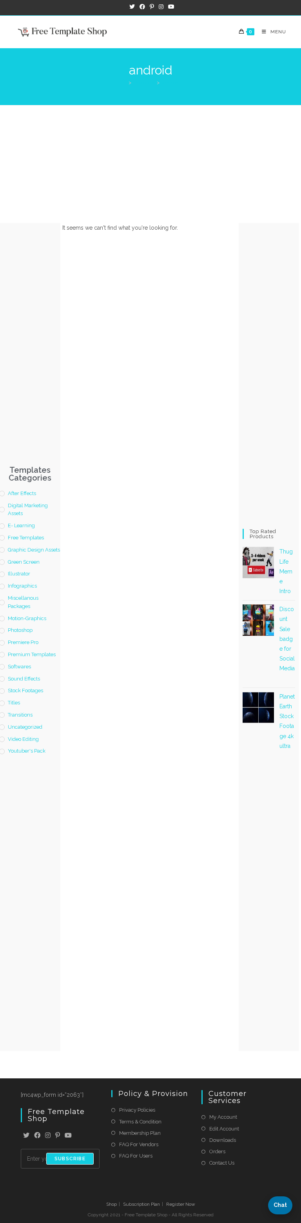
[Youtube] (68, 1135)
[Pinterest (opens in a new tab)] (151, 6)
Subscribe (69, 1158)
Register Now (180, 1204)
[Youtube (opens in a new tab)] (170, 6)
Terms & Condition (140, 1122)
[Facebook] (37, 1135)
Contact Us (221, 1163)
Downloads (222, 1140)
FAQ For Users (135, 1156)
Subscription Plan (141, 1204)
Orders (217, 1151)
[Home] (123, 82)
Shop (111, 1204)
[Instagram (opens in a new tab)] (161, 6)
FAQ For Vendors (138, 1144)
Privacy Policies (137, 1110)
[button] (280, 1205)
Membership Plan (140, 1133)
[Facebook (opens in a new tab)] (142, 6)
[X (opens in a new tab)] (132, 6)
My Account (223, 1117)
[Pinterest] (57, 1135)
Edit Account (224, 1129)
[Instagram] (48, 1135)
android (171, 82)
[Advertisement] (150, 164)
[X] (26, 1135)
